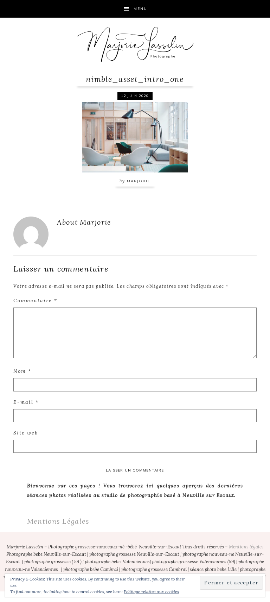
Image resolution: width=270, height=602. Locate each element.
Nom (22, 371)
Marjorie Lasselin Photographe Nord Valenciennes (135, 44)
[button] (135, 136)
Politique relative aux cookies (151, 591)
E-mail (26, 402)
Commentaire (35, 300)
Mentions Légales (58, 521)
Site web (25, 433)
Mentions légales (246, 547)
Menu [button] (140, 8)
